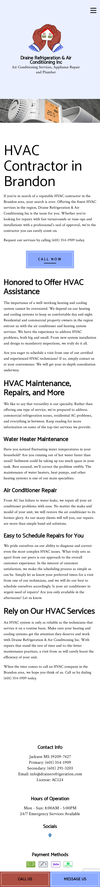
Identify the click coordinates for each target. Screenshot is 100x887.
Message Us (75, 879)
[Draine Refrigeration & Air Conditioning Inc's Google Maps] (50, 835)
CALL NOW (50, 259)
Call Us (25, 879)
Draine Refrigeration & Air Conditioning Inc (45, 60)
